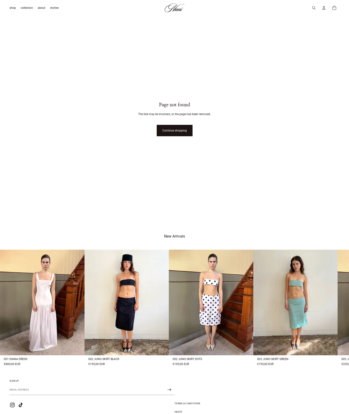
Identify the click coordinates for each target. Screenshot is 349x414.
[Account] (324, 8)
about (178, 411)
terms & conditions (187, 403)
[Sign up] (169, 390)
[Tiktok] (21, 405)
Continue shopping (174, 130)
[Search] (314, 8)
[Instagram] (12, 405)
